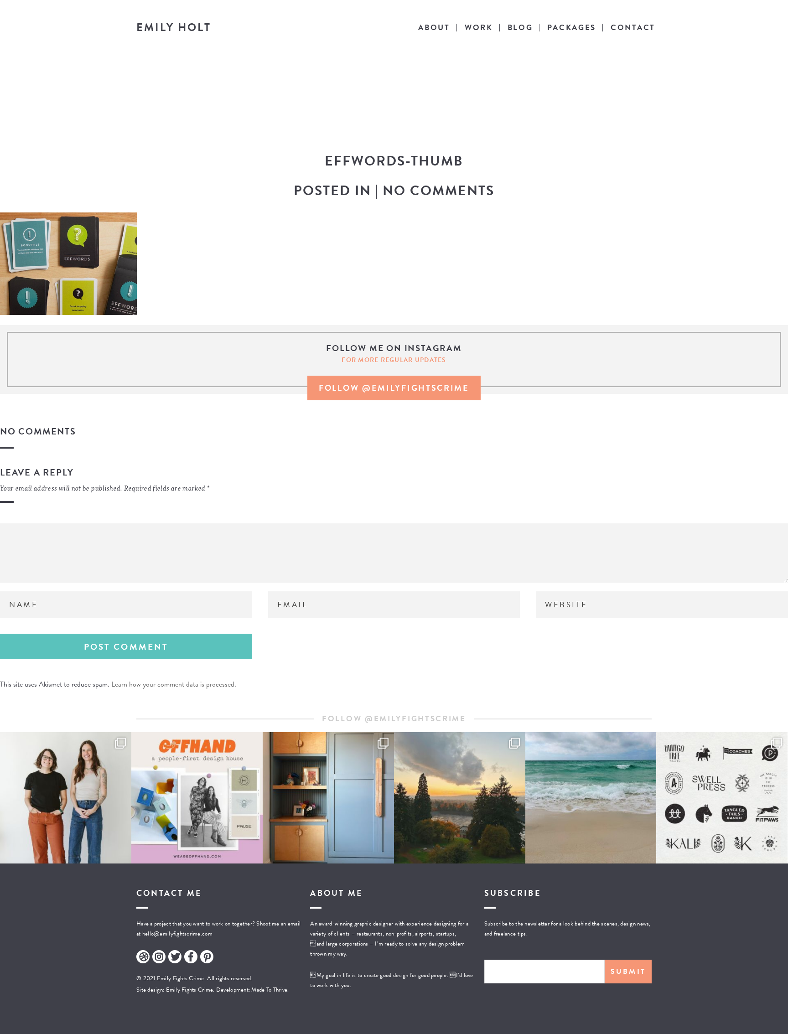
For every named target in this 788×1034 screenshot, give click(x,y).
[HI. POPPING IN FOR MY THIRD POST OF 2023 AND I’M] (459, 797)
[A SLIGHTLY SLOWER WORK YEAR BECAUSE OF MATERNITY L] (722, 797)
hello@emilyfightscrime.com (177, 933)
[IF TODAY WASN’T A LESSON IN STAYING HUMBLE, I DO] (65, 797)
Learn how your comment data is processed (172, 684)
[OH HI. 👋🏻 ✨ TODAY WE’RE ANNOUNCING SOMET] (197, 797)
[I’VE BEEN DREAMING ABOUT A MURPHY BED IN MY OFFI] (328, 797)
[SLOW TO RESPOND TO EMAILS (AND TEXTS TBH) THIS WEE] (591, 797)
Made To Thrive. (269, 989)
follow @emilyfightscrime (394, 388)
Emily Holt (173, 27)
